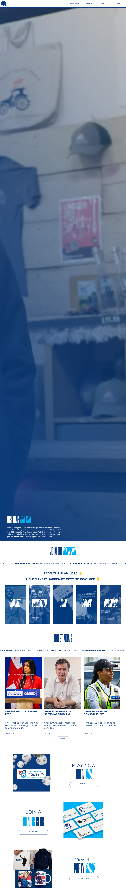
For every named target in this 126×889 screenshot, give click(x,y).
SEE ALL (63, 738)
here (73, 573)
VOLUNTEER (74, 3)
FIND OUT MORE (33, 831)
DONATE (89, 3)
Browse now (84, 878)
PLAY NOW (84, 784)
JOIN (118, 3)
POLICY (104, 3)
